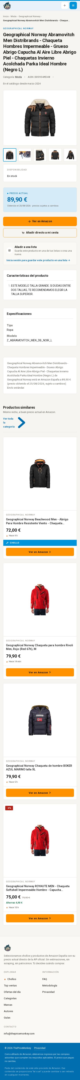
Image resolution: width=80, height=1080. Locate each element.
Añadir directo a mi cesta (42, 232)
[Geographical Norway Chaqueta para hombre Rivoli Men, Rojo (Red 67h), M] (40, 599)
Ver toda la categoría (9, 422)
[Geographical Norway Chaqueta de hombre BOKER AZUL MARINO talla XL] (40, 720)
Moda (14, 16)
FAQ (44, 979)
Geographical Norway (29, 16)
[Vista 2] (24, 155)
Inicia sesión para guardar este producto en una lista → (38, 260)
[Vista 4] (55, 155)
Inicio (6, 16)
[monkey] (40, 947)
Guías (7, 1017)
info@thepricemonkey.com (19, 1033)
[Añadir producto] (64, 5)
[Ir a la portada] (7, 5)
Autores (8, 1011)
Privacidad (48, 991)
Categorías (10, 998)
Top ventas (10, 985)
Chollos (11, 979)
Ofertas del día (12, 991)
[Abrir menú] (73, 5)
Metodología (49, 985)
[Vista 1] (9, 155)
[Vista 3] (40, 155)
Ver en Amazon (42, 221)
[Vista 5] (70, 155)
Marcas (8, 1004)
